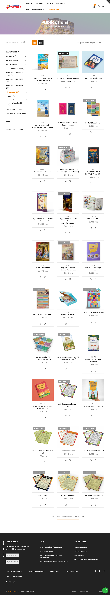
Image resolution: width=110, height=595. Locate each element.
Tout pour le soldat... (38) (16, 113)
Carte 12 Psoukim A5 (93, 123)
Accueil (49, 26)
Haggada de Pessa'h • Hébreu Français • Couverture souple (68, 221)
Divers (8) (11, 96)
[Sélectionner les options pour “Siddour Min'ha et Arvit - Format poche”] (65, 134)
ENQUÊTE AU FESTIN (68, 315)
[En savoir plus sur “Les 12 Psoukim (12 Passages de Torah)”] (40, 368)
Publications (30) (12, 92)
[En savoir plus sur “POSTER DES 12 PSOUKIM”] (40, 324)
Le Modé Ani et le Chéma (93, 406)
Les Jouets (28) (12, 60)
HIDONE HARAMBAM (36, 571)
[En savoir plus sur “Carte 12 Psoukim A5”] (91, 132)
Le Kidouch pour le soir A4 (93, 451)
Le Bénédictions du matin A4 (42, 452)
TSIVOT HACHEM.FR (14, 571)
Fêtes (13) (11, 99)
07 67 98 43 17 (13, 555)
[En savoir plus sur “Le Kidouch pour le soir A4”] (91, 460)
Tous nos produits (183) (15, 109)
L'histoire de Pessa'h (42, 172)
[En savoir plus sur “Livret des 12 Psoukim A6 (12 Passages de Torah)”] (65, 368)
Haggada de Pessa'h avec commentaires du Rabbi (42, 220)
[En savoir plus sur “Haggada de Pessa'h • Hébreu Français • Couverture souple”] (65, 232)
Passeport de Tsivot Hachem (93, 360)
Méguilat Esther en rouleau (68, 78)
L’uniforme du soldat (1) (15, 69)
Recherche (24, 42)
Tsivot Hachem (13, 591)
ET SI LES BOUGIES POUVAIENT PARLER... (93, 173)
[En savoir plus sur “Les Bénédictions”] (65, 460)
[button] (40, 89)
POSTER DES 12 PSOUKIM (42, 315)
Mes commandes (80, 547)
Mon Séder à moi (93, 219)
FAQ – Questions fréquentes (51, 547)
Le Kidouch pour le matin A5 (68, 405)
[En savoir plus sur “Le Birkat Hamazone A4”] (91, 504)
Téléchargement (80, 551)
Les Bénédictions (68, 451)
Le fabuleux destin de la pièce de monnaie (42, 79)
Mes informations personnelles (86, 559)
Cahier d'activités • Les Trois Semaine (42, 407)
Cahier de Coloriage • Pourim (93, 269)
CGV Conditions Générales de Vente (54, 562)
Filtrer (21, 130)
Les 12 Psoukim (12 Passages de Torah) (42, 358)
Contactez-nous (46, 551)
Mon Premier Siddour (93, 78)
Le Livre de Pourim (42, 268)
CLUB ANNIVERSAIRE (14, 577)
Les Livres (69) (11, 64)
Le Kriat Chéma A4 (68, 495)
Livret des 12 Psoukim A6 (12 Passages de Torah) (68, 358)
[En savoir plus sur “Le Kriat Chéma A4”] (65, 504)
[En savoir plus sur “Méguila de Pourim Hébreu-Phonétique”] (65, 279)
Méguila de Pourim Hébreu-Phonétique (68, 269)
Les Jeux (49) (11, 56)
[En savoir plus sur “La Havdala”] (40, 504)
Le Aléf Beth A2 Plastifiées (93, 312)
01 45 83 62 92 (13, 562)
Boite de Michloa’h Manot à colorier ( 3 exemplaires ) (68, 171)
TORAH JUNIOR (72, 571)
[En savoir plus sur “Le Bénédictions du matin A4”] (40, 462)
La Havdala (42, 495)
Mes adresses (79, 555)
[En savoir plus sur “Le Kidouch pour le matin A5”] (65, 415)
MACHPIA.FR (54, 571)
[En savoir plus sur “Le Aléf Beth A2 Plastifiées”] (91, 321)
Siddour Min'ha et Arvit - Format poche (68, 124)
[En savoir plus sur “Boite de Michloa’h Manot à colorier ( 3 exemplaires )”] (65, 181)
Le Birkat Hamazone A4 (93, 495)
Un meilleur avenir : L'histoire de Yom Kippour (42, 126)
